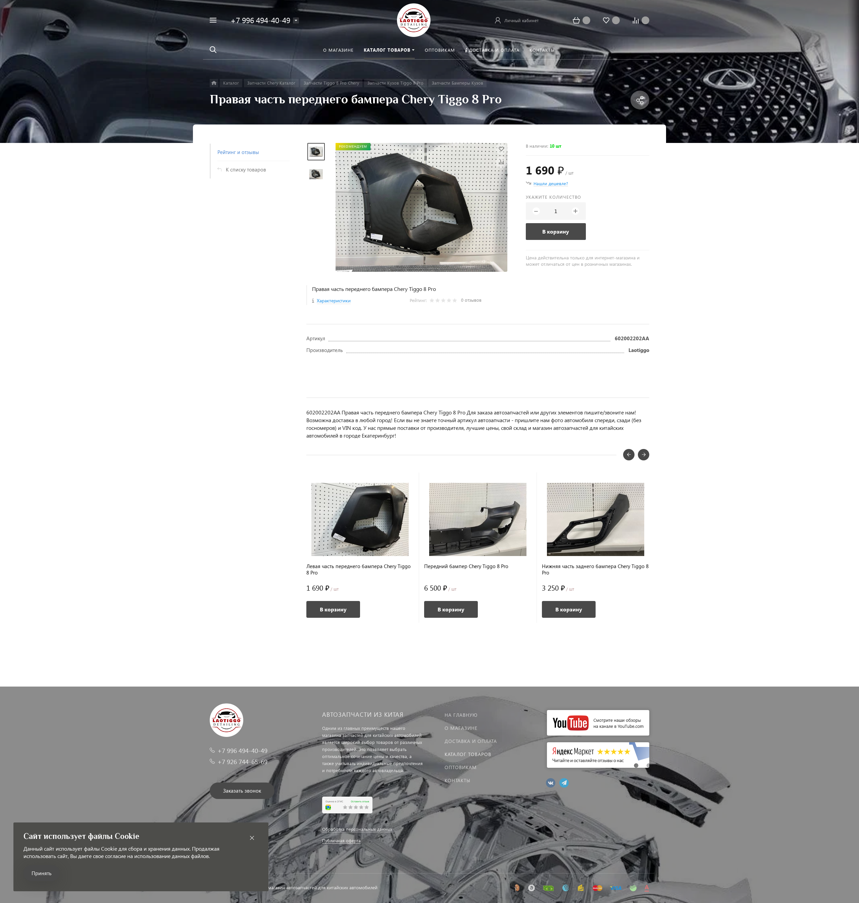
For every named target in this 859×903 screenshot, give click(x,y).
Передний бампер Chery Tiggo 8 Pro (466, 566)
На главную (461, 715)
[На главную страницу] (414, 19)
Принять (42, 873)
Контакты (457, 780)
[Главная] (214, 83)
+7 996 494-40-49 (260, 20)
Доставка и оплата (471, 741)
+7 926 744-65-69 (242, 761)
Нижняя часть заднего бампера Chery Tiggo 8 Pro (595, 569)
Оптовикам (461, 767)
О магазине (461, 728)
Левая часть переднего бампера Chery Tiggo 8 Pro (358, 569)
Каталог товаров (468, 754)
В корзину (555, 231)
